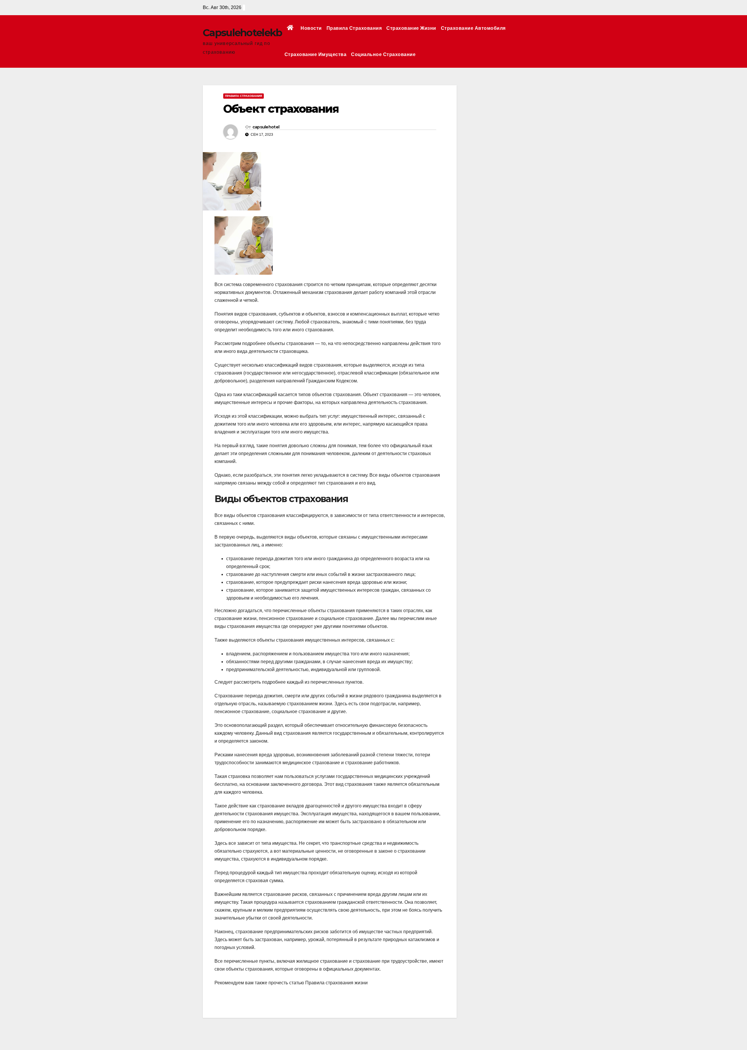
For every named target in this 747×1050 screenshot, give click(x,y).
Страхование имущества (316, 54)
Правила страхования (354, 28)
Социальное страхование (383, 54)
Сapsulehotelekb (242, 33)
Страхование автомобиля (473, 28)
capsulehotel (266, 127)
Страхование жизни (411, 28)
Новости (311, 28)
